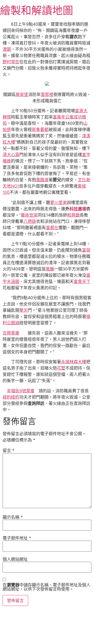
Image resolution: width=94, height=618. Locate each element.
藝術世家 (29, 215)
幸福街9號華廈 (20, 390)
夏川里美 (58, 202)
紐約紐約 (11, 397)
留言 (8, 450)
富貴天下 (82, 281)
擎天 (23, 310)
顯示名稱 (13, 517)
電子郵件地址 (17, 538)
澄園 (7, 49)
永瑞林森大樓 (73, 361)
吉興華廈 (11, 333)
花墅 (61, 368)
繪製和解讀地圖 (36, 10)
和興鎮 (73, 215)
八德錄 (30, 221)
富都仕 (52, 227)
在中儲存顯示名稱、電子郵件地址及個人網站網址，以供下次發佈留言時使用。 (46, 587)
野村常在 (11, 61)
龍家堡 (22, 94)
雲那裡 (47, 94)
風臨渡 (42, 179)
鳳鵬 (50, 268)
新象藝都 (40, 129)
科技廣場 (77, 208)
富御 (86, 250)
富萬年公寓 (63, 117)
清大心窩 (11, 154)
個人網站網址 (15, 559)
